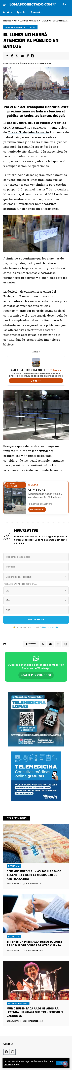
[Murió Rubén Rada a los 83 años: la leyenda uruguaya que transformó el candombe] (36, 980)
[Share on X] (17, 55)
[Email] (22, 55)
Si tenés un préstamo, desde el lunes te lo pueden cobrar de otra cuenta (34, 943)
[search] (58, 4)
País (32, 27)
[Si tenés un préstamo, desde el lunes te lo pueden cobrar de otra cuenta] (36, 913)
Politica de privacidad (49, 627)
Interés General (15, 27)
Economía (14, 866)
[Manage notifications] (65, 1064)
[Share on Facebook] (11, 55)
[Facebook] (6, 1052)
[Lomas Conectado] (32, 4)
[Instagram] (13, 1052)
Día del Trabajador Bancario (28, 132)
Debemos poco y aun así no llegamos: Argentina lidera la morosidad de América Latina (34, 875)
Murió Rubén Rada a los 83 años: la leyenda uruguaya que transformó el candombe (35, 1012)
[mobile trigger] (6, 4)
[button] (27, 55)
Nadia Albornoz (10, 63)
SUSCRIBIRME (36, 619)
